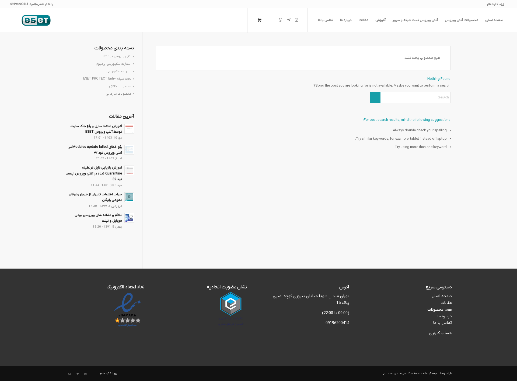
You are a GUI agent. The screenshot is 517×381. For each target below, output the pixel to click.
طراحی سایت (444, 373)
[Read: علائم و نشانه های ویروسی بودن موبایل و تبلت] (129, 218)
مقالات (446, 303)
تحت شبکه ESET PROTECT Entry (107, 79)
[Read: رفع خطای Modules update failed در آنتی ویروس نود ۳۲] (129, 150)
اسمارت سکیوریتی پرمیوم (113, 64)
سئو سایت (427, 373)
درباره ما (444, 316)
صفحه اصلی (442, 296)
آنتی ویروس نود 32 (117, 56)
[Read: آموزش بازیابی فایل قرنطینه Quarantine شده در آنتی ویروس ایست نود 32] (129, 170)
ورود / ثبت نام (495, 4)
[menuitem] (497, 4)
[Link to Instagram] (297, 20)
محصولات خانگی (120, 86)
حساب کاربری (440, 333)
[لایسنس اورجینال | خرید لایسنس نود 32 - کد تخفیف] (36, 20)
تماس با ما (442, 322)
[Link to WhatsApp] (281, 20)
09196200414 (337, 323)
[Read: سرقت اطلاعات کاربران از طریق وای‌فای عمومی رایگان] (129, 197)
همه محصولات (439, 309)
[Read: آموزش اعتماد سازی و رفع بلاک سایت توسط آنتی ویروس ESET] (129, 129)
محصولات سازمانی (118, 94)
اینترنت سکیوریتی (118, 71)
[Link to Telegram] (289, 20)
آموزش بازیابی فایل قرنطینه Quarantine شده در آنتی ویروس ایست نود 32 (94, 173)
